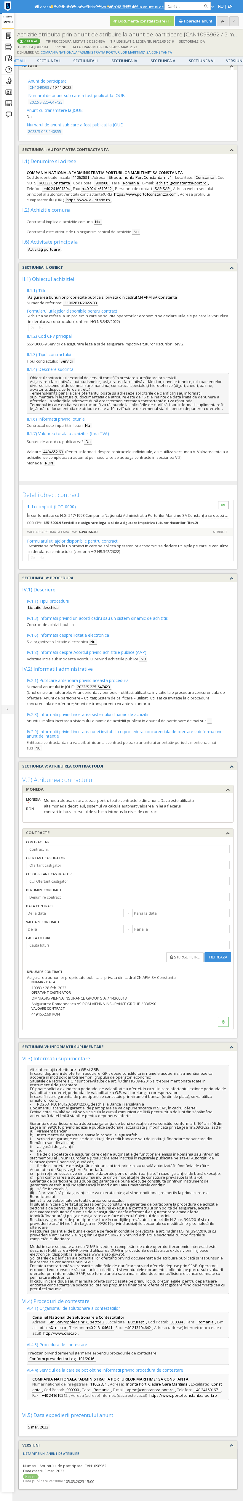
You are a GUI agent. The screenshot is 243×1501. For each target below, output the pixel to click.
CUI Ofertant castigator (49, 874)
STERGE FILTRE (186, 957)
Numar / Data (43, 982)
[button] (119, 913)
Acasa (45, 6)
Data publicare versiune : (44, 1481)
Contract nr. (38, 842)
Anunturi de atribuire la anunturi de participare (142, 6)
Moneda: (30, 800)
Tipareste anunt (197, 21)
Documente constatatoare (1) (143, 21)
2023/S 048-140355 (44, 131)
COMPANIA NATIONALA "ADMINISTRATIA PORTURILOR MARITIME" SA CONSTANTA (106, 52)
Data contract (40, 906)
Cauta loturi (38, 937)
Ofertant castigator (45, 858)
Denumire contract (44, 890)
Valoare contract (43, 922)
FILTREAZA (217, 957)
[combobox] (71, 913)
